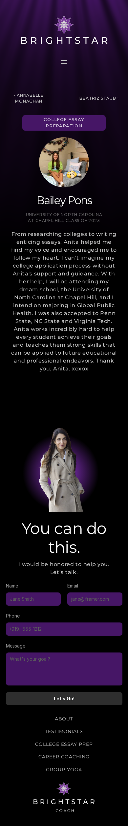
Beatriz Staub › (99, 98)
